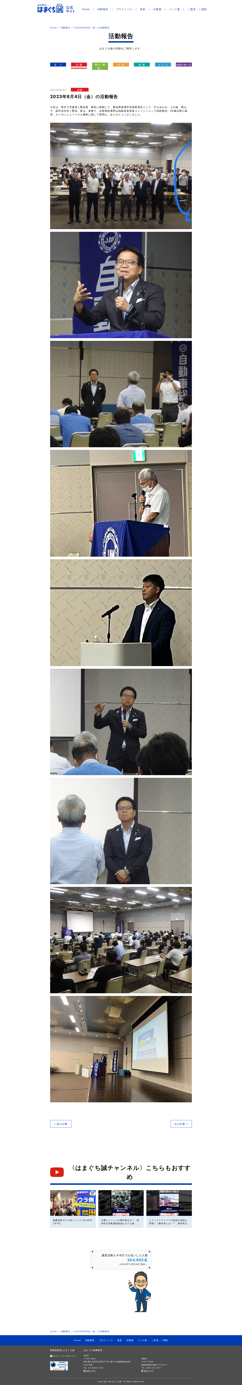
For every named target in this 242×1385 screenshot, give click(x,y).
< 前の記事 (60, 1123)
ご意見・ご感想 (197, 9)
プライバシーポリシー (65, 1356)
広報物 (157, 9)
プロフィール (124, 9)
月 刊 (121, 64)
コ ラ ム (163, 64)
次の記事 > (181, 1123)
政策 (143, 9)
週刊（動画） (100, 66)
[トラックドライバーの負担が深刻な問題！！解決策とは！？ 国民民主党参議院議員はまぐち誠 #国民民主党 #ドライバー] (169, 1203)
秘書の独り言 (183, 64)
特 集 (142, 64)
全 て (58, 64)
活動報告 (102, 9)
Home (86, 9)
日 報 (79, 64)
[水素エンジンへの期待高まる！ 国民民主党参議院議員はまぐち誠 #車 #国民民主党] (121, 1203)
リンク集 (174, 9)
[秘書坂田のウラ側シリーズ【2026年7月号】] (73, 1203)
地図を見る (91, 1371)
